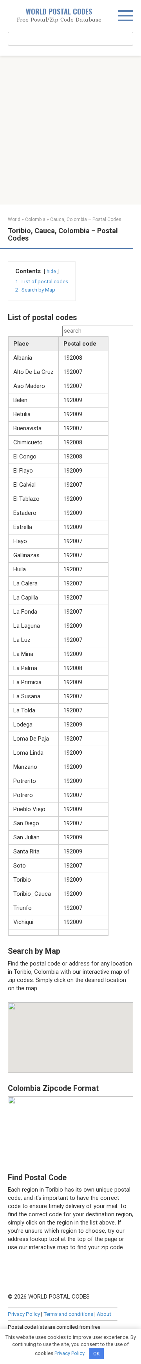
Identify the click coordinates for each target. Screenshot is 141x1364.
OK (96, 1354)
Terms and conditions (68, 1314)
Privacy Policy (24, 1314)
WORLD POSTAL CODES (59, 11)
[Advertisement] (70, 130)
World (14, 219)
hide (51, 271)
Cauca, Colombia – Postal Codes (85, 219)
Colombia (35, 219)
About (104, 1314)
